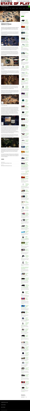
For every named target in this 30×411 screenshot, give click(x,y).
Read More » (22, 30)
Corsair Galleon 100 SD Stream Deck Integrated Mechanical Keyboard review (25, 268)
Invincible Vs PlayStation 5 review (27, 147)
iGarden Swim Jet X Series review (27, 232)
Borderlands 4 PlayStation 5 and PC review (27, 382)
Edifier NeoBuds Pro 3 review (27, 262)
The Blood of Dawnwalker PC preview (26, 27)
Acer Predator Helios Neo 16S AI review (27, 353)
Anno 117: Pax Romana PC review (26, 342)
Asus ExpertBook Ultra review (26, 106)
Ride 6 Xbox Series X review (26, 274)
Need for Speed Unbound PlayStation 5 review (6, 162)
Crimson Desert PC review (26, 196)
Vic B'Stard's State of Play (5, 6)
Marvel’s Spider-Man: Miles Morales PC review (6, 165)
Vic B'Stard (8, 25)
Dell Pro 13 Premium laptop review (27, 318)
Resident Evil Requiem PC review (27, 220)
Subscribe (23, 16)
